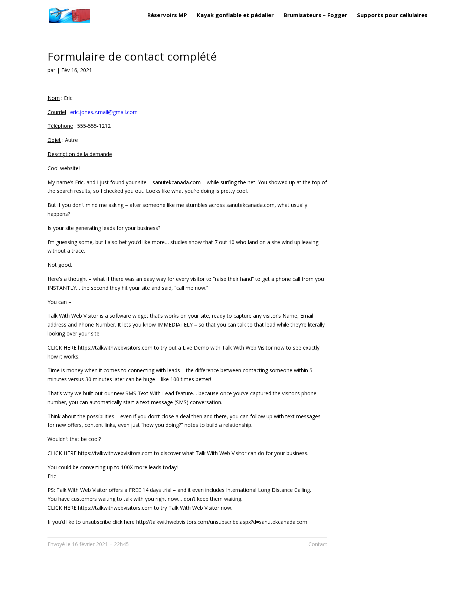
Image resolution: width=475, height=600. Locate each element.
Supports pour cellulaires (392, 15)
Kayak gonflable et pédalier (235, 15)
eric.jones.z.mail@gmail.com (104, 112)
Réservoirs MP (167, 15)
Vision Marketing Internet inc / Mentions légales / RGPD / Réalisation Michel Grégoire (162, 589)
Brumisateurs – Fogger (315, 15)
